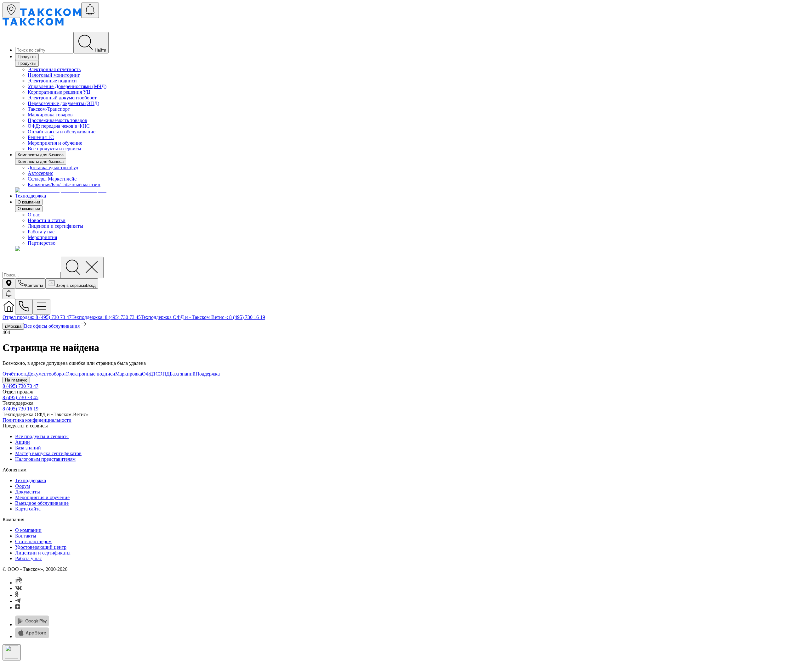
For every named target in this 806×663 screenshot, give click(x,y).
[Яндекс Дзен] (17, 607)
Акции (22, 442)
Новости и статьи (46, 220)
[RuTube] (18, 582)
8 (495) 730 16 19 (20, 408)
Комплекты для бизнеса (41, 155)
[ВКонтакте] (18, 588)
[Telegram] (18, 601)
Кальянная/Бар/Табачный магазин (64, 184)
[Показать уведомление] (9, 294)
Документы (27, 491)
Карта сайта (28, 508)
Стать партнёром (33, 541)
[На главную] (9, 311)
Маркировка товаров (50, 114)
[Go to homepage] (50, 14)
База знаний (28, 447)
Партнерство (41, 243)
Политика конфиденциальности (37, 420)
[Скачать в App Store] (32, 636)
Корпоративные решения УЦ (59, 92)
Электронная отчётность (54, 69)
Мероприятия (42, 237)
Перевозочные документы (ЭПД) (63, 103)
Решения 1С (41, 137)
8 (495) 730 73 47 (20, 386)
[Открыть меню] (41, 307)
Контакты (25, 535)
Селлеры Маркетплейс (52, 178)
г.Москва (13, 326)
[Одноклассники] (17, 595)
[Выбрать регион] (11, 10)
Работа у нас (41, 231)
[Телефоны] (24, 307)
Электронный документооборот (62, 97)
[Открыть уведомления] (90, 10)
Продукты (27, 56)
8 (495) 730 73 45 (20, 397)
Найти (100, 50)
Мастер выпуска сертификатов (48, 453)
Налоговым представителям (45, 459)
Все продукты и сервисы (54, 148)
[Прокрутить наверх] (12, 652)
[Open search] (82, 267)
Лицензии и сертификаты (55, 226)
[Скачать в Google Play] (32, 624)
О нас (34, 214)
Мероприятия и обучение (55, 143)
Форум (22, 486)
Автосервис (40, 173)
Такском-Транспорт (49, 109)
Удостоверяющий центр (40, 547)
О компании (29, 202)
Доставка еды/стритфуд (53, 167)
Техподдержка (30, 195)
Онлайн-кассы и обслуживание (61, 131)
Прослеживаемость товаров (57, 120)
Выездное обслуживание (42, 503)
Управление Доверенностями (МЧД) (67, 86)
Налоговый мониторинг (54, 75)
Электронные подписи (52, 80)
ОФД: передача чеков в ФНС (59, 126)
